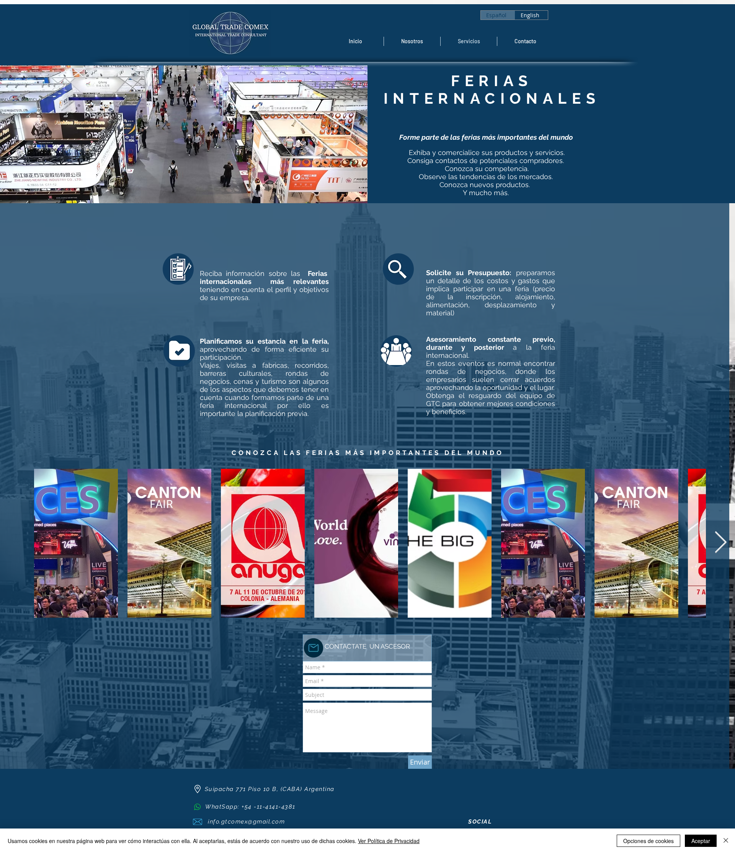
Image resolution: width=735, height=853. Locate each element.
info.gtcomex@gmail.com (246, 821)
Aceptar (700, 841)
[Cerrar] (725, 841)
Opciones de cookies (648, 841)
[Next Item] (720, 543)
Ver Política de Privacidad (389, 841)
